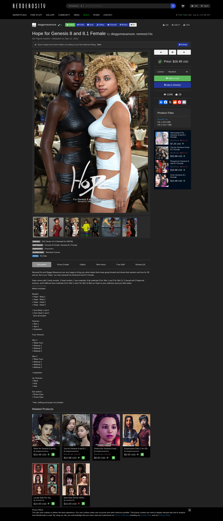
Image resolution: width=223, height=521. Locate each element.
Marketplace (20, 15)
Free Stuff (36, 15)
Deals (86, 15)
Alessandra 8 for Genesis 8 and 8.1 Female (178, 135)
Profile (81, 25)
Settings (183, 44)
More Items (101, 264)
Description (41, 264)
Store (91, 25)
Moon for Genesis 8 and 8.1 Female (49, 448)
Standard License (53, 252)
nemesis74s (144, 34)
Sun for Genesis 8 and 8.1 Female (78, 448)
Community (64, 15)
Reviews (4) (140, 264)
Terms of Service (122, 515)
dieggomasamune (123, 34)
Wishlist (124, 25)
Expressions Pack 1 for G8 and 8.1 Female (142, 448)
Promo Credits (63, 264)
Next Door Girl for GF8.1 (74, 498)
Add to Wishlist (173, 85)
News (76, 15)
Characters (49, 249)
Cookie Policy (146, 515)
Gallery (50, 15)
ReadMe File (162, 119)
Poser (96, 15)
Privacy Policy (164, 515)
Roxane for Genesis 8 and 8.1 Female (179, 162)
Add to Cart (173, 78)
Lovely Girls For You (42, 498)
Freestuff (113, 25)
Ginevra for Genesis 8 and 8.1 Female (110, 448)
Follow (71, 25)
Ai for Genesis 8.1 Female (177, 176)
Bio (133, 25)
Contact (108, 15)
